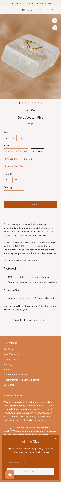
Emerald (28, 158)
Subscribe (30, 471)
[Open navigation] (4, 10)
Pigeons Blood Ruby (15, 166)
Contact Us (9, 359)
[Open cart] (57, 9)
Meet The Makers (12, 354)
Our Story (8, 349)
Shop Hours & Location (15, 374)
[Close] (55, 438)
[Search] (51, 10)
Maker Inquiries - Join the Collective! (22, 379)
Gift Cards (9, 384)
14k (15, 179)
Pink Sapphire (12, 158)
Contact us (46, 306)
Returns (7, 369)
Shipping (8, 364)
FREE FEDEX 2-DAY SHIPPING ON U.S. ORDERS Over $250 (30, 3)
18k (6, 179)
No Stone (37, 151)
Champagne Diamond (16, 151)
